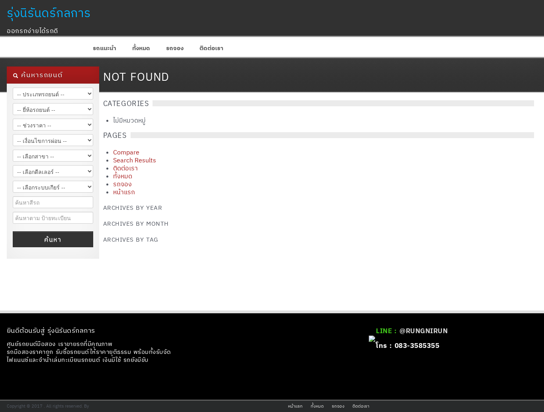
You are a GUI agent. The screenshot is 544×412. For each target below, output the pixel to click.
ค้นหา (52, 239)
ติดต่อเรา (211, 48)
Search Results (134, 160)
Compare (126, 152)
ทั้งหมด (141, 48)
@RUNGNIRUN (423, 330)
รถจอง (175, 48)
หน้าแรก (124, 192)
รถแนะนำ (104, 48)
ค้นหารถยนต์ (40, 74)
